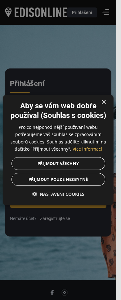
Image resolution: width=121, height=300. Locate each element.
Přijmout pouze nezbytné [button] (58, 179)
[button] (58, 193)
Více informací (87, 149)
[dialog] (58, 150)
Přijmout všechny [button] (58, 163)
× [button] (103, 102)
